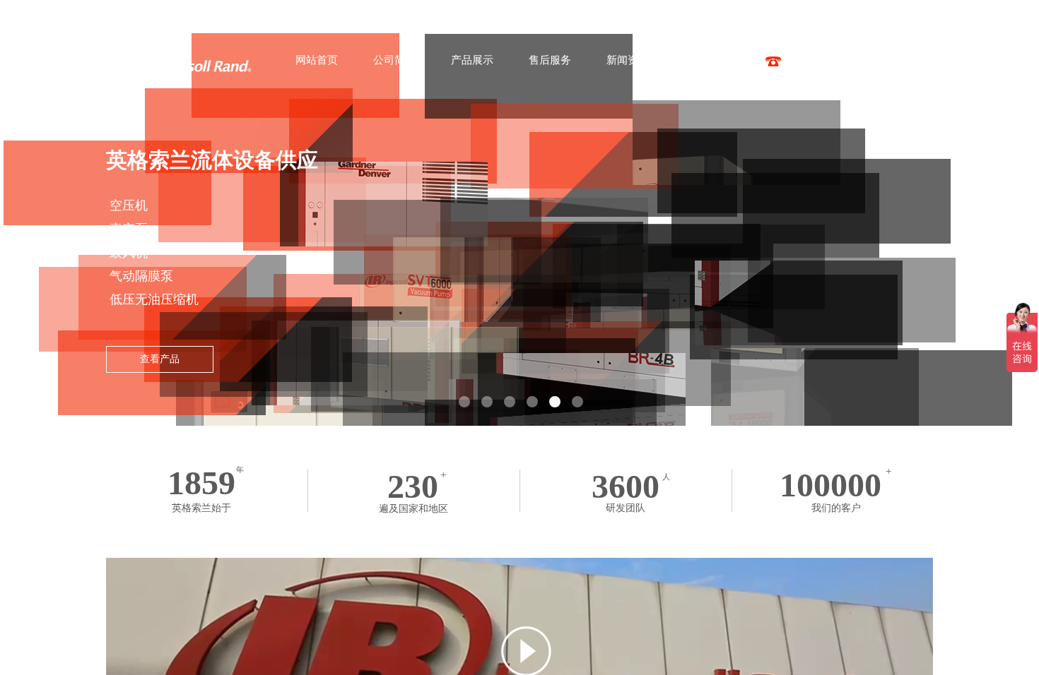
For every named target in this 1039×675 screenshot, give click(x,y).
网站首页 (316, 60)
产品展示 (472, 60)
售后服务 (550, 60)
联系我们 (705, 60)
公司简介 (394, 60)
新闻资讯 (627, 60)
